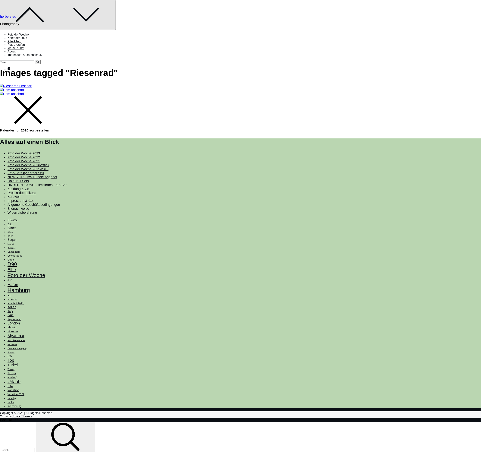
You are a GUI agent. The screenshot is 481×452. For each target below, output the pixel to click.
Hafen (13, 284)
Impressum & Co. (21, 201)
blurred (11, 244)
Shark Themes (22, 416)
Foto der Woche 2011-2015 (28, 169)
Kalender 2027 (17, 38)
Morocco (13, 331)
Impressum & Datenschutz (25, 54)
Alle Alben (14, 41)
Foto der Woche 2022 (24, 157)
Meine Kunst (16, 48)
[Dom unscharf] (240, 90)
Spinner (11, 352)
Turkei (13, 365)
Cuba (11, 259)
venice (11, 402)
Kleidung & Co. (19, 189)
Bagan (12, 240)
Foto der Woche (18, 34)
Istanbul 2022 (16, 303)
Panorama (12, 344)
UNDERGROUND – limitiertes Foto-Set (37, 185)
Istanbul (12, 299)
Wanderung (14, 406)
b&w (10, 235)
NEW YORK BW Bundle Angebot (32, 177)
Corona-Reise (15, 255)
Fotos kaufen (16, 44)
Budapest (12, 248)
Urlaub (14, 381)
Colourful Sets (18, 181)
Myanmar (16, 335)
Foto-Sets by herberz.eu (26, 173)
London (14, 323)
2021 (10, 224)
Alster (12, 228)
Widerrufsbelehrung (22, 212)
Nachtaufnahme (16, 340)
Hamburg (19, 290)
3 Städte (13, 220)
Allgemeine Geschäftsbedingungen (34, 205)
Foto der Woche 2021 (24, 161)
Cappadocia (14, 252)
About (11, 51)
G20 (10, 280)
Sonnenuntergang (17, 348)
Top (11, 360)
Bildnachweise (18, 208)
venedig (12, 398)
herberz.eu (8, 16)
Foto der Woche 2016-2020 (28, 165)
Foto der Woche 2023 (24, 153)
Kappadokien (14, 319)
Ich (9, 295)
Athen (10, 232)
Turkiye (12, 373)
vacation (13, 390)
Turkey (11, 369)
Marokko (13, 327)
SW (10, 356)
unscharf (12, 377)
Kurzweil (14, 197)
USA (10, 386)
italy (10, 311)
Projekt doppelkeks (22, 193)
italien (12, 307)
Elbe (12, 269)
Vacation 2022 (16, 394)
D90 (12, 264)
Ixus (11, 315)
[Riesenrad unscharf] (240, 86)
